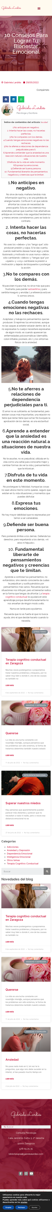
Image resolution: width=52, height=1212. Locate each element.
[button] (39, 8)
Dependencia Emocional (19, 853)
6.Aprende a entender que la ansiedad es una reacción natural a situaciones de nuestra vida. (26, 156)
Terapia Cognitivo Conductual (22, 863)
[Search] (47, 871)
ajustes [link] (24, 1202)
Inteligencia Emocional (19, 856)
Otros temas (13, 860)
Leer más (10, 685)
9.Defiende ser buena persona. (26, 168)
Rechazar (21, 1207)
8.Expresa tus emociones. (26, 165)
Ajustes (34, 1207)
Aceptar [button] (8, 1207)
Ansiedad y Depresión (18, 850)
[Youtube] (31, 1174)
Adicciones (12, 847)
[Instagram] (26, 1174)
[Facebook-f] (21, 1174)
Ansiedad (12, 1059)
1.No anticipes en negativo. (26, 127)
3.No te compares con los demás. (26, 137)
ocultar (44, 122)
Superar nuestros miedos (23, 803)
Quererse (12, 733)
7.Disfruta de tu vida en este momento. (26, 162)
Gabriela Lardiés (11, 8)
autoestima (34, 289)
